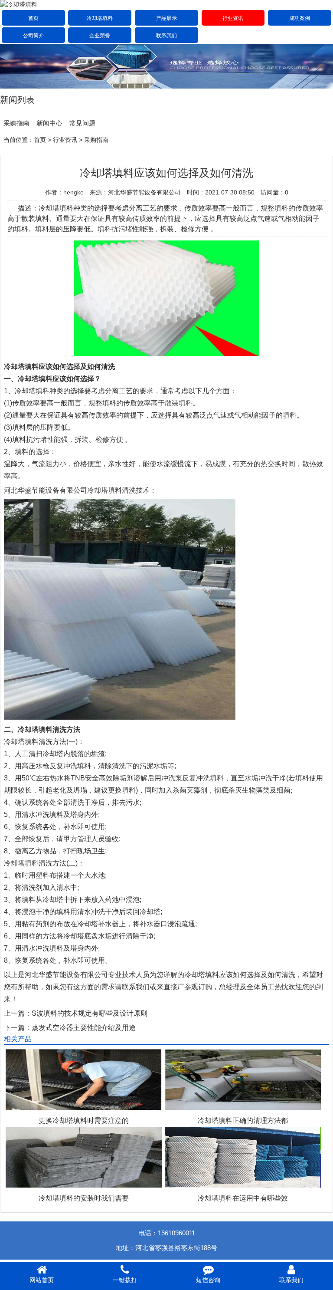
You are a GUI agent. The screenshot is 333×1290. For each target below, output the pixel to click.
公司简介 (33, 36)
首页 (33, 18)
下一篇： (18, 1027)
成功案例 (299, 18)
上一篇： (18, 1013)
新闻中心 (49, 123)
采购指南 (16, 123)
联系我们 (166, 36)
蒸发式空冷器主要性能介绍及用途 (84, 1027)
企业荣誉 (99, 36)
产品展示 (166, 18)
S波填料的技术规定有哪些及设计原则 (89, 1013)
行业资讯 (232, 18)
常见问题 (82, 123)
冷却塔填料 (100, 18)
